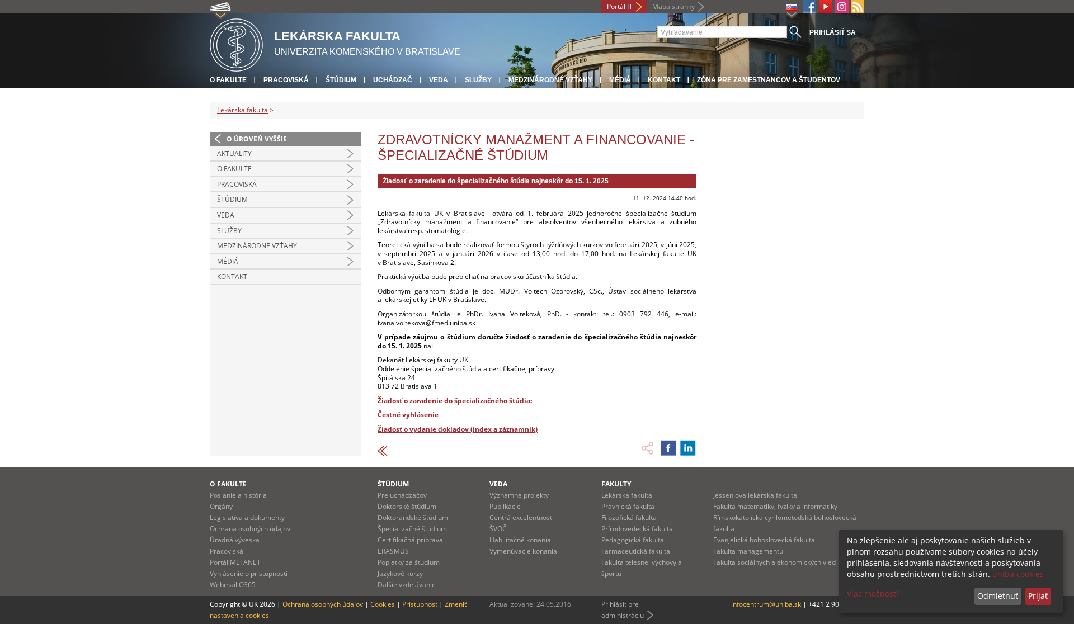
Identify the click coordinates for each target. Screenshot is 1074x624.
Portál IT (620, 6)
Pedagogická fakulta (632, 540)
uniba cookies (1018, 574)
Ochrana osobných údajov (250, 528)
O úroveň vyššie (257, 139)
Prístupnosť (419, 604)
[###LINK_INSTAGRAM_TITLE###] (842, 6)
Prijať (1038, 595)
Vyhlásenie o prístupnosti (249, 573)
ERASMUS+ (395, 551)
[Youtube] (825, 6)
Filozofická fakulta (629, 517)
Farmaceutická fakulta (635, 551)
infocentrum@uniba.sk (766, 604)
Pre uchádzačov (402, 495)
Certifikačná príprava (410, 540)
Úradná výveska (235, 540)
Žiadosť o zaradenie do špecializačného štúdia (454, 400)
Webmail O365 (233, 584)
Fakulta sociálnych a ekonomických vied (774, 562)
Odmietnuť (997, 595)
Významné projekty (519, 495)
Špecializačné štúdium (412, 528)
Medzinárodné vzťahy (550, 80)
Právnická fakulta (627, 506)
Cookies (382, 604)
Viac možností (872, 593)
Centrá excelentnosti (521, 517)
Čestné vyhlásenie (408, 414)
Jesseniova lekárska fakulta (755, 495)
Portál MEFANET (235, 562)
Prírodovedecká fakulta (637, 528)
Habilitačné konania (520, 540)
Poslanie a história (238, 495)
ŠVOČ (498, 528)
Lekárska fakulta (242, 110)
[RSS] (857, 6)
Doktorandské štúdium (413, 517)
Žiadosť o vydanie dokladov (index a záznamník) (458, 429)
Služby (478, 80)
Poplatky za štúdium (409, 562)
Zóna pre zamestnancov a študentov (768, 80)
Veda (438, 80)
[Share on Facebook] (668, 447)
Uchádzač (392, 80)
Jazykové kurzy (400, 573)
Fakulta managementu (748, 551)
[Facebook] (809, 6)
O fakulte (228, 80)
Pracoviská (286, 80)
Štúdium (341, 80)
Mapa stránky (673, 6)
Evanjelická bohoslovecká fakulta (764, 540)
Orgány (221, 506)
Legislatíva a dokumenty (247, 517)
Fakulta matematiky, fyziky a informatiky (775, 506)
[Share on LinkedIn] (688, 447)
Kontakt (664, 80)
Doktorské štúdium (407, 506)
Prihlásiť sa (832, 32)
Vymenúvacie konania (523, 551)
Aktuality (234, 153)
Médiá (620, 80)
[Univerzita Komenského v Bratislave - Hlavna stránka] (236, 43)
